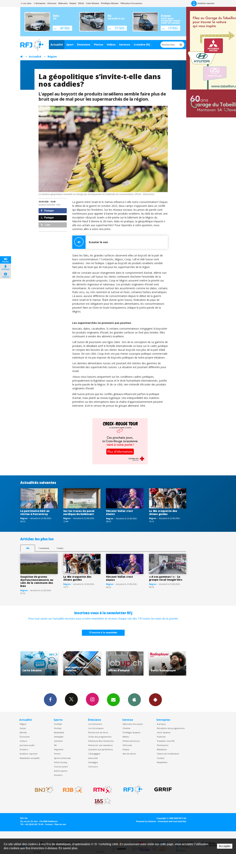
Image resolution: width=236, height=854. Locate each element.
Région (52, 56)
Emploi (73, 3)
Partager (49, 210)
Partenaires (162, 745)
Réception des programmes (171, 728)
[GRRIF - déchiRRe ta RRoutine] (163, 789)
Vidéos (111, 44)
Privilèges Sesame (131, 732)
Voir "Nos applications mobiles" (39, 663)
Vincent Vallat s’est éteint (119, 512)
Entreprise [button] (40, 3)
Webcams (63, 3)
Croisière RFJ (142, 44)
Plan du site (60, 824)
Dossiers (24, 749)
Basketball (59, 732)
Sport (70, 44)
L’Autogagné (94, 753)
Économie (25, 736)
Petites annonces (131, 741)
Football (58, 724)
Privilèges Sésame (110, 3)
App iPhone (134, 699)
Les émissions (95, 724)
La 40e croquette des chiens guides (163, 512)
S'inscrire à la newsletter (103, 632)
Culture (23, 741)
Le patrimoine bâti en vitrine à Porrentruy (35, 512)
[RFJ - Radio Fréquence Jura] (133, 789)
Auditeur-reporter (205, 3)
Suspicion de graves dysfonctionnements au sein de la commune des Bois (36, 581)
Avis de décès (129, 753)
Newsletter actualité (29, 758)
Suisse (23, 728)
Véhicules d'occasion (133, 724)
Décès (81, 3)
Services (124, 44)
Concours (93, 766)
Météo (126, 736)
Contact (160, 758)
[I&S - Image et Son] (103, 801)
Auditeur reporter (29, 753)
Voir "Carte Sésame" (167, 663)
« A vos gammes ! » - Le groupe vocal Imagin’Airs (165, 578)
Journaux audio (27, 745)
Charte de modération (168, 753)
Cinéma (126, 728)
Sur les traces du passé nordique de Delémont (79, 512)
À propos (161, 724)
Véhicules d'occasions (131, 3)
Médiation (162, 749)
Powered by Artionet (146, 821)
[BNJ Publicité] (43, 789)
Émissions (83, 44)
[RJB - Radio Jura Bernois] (73, 789)
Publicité (161, 736)
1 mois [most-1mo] (59, 548)
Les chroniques (95, 728)
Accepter (224, 846)
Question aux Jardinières (100, 749)
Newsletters (113, 699)
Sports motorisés (62, 758)
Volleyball (58, 736)
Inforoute (51, 3)
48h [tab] (28, 548)
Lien (47, 224)
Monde (23, 732)
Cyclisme (58, 741)
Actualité (57, 44)
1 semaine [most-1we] (43, 548)
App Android (155, 699)
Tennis (57, 753)
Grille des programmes (99, 736)
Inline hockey (60, 762)
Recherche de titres (98, 732)
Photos (98, 44)
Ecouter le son (98, 242)
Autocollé (93, 758)
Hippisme (58, 749)
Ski (55, 745)
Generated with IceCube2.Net (172, 821)
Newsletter (162, 762)
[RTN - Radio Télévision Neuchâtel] (103, 789)
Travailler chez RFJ (166, 741)
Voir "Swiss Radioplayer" (125, 663)
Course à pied (61, 766)
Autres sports (60, 771)
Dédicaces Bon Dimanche (101, 741)
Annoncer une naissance (100, 745)
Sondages (93, 762)
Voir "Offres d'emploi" (82, 663)
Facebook (50, 699)
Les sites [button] (26, 3)
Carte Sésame (92, 3)
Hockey (57, 728)
